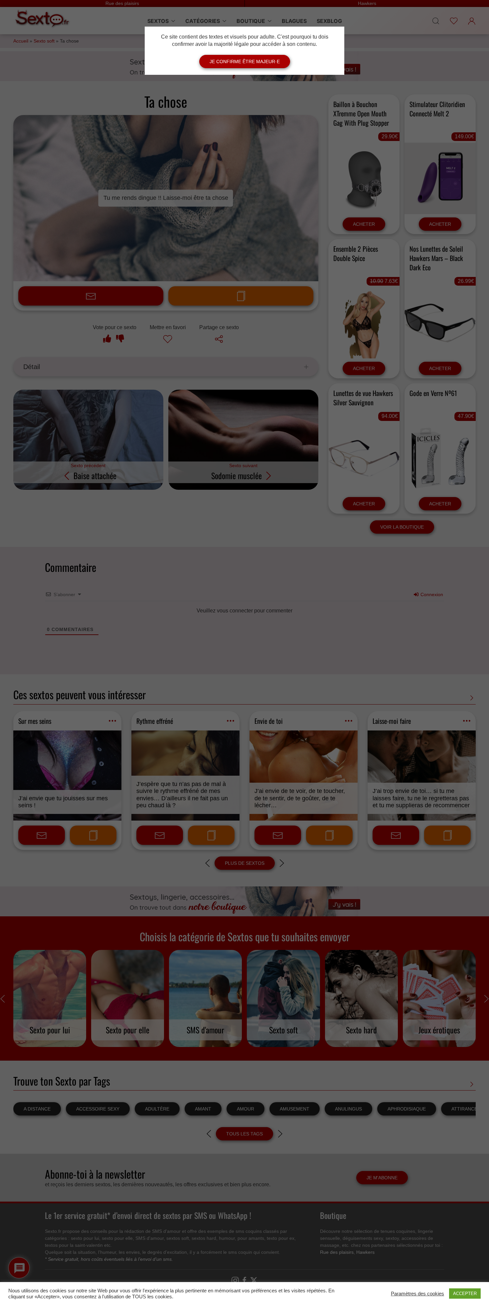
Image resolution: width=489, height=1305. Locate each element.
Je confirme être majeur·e (245, 61)
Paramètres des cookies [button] (417, 1293)
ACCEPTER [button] (465, 1293)
